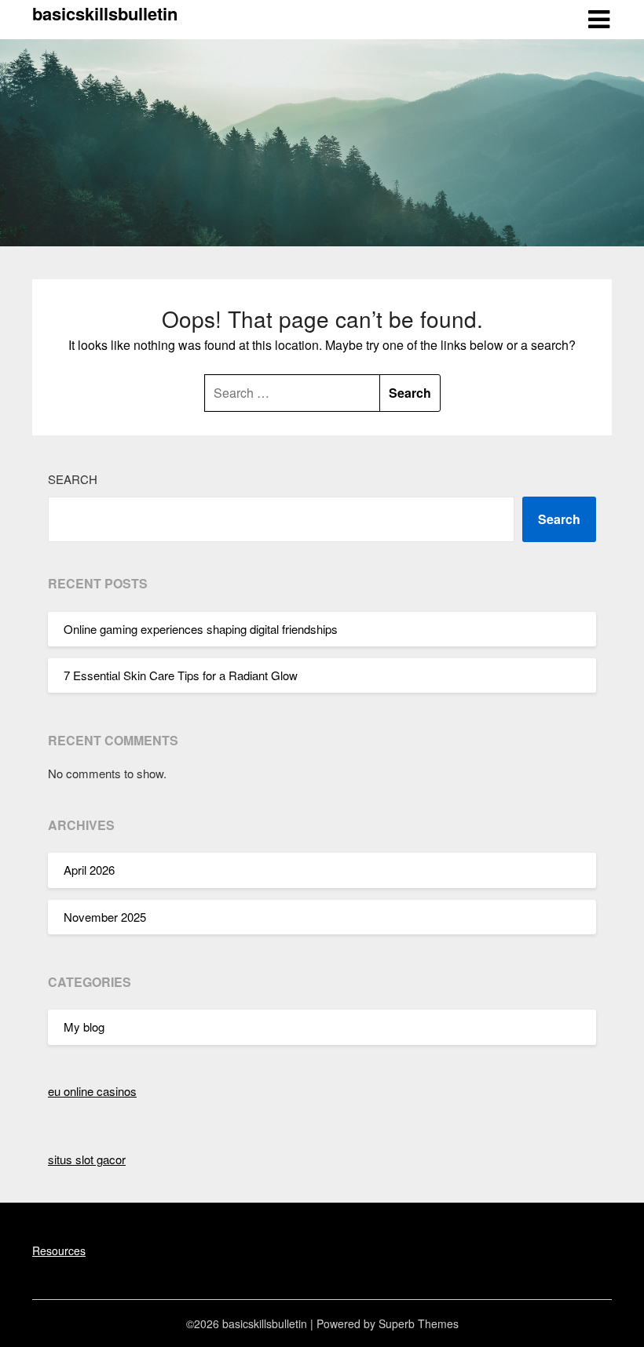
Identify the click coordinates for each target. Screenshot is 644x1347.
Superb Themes (419, 1323)
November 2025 (105, 916)
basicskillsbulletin (104, 13)
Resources (59, 1250)
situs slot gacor (87, 1159)
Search (72, 479)
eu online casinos (92, 1091)
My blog (84, 1026)
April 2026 (89, 869)
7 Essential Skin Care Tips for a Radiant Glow (181, 675)
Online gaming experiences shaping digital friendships (201, 629)
